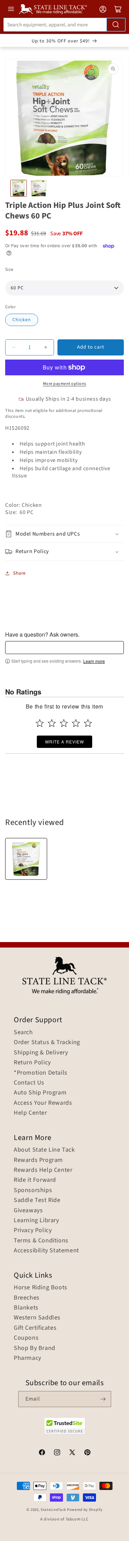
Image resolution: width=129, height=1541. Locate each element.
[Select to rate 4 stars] (76, 723)
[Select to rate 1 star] (39, 723)
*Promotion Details (40, 1073)
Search (23, 1032)
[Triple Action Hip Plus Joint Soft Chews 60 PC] (26, 859)
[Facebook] (42, 1453)
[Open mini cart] (118, 9)
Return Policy (32, 1062)
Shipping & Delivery (41, 1053)
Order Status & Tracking (47, 1042)
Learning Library (36, 1220)
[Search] (116, 24)
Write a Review (64, 741)
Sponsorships (33, 1190)
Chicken (21, 319)
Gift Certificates (35, 1328)
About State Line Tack (44, 1150)
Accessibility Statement (46, 1250)
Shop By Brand (34, 1348)
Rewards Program (38, 1160)
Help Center (30, 1113)
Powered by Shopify (85, 1509)
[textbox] (64, 647)
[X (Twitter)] (72, 1453)
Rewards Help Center (43, 1170)
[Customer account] (102, 9)
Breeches (27, 1298)
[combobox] (64, 25)
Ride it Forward (35, 1180)
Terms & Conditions (41, 1241)
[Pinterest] (87, 1453)
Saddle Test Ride (37, 1200)
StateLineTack (53, 1509)
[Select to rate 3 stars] (63, 723)
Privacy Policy (33, 1230)
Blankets (26, 1308)
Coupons (26, 1338)
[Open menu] (11, 9)
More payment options (64, 384)
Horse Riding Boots (40, 1287)
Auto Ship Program (40, 1093)
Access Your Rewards (43, 1103)
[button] (64, 534)
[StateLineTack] (53, 9)
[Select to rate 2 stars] (51, 723)
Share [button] (19, 573)
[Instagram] (57, 1453)
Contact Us (29, 1083)
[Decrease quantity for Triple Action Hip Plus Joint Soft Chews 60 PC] (13, 347)
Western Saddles (37, 1318)
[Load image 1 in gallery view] (18, 188)
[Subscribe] (103, 1399)
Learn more (94, 661)
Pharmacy (27, 1358)
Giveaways (28, 1210)
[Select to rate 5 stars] (88, 723)
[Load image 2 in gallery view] (38, 188)
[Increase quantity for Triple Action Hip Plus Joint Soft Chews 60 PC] (45, 347)
